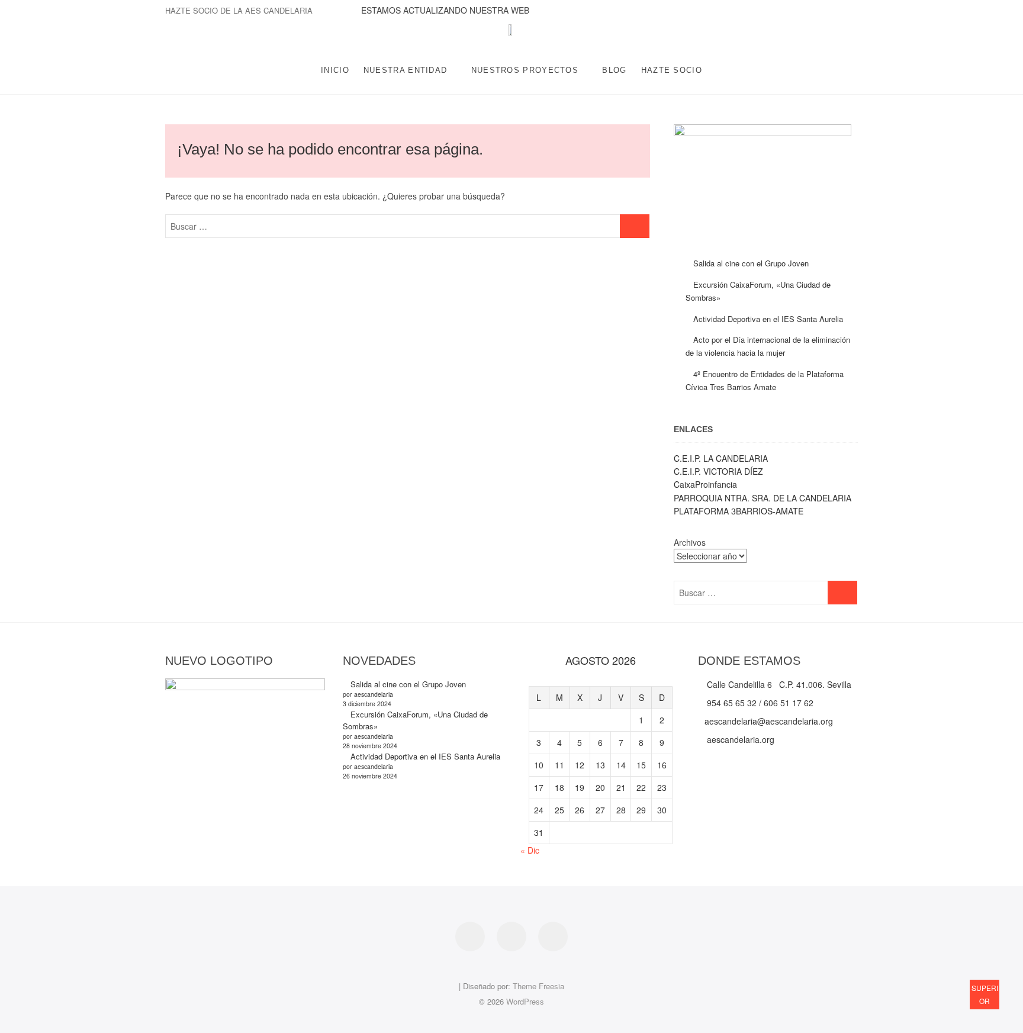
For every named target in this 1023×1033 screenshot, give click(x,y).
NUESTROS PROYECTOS (524, 70)
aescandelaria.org (739, 739)
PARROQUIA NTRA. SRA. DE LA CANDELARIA (762, 498)
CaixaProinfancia (705, 484)
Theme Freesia (538, 986)
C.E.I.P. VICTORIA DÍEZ (718, 471)
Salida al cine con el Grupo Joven (751, 263)
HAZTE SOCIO (671, 70)
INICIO (335, 70)
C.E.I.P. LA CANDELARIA (721, 458)
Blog (614, 70)
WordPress (525, 1001)
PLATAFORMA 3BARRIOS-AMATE (738, 511)
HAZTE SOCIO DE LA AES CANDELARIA (239, 10)
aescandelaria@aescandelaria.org (768, 721)
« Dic (529, 850)
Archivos (690, 542)
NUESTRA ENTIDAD (405, 70)
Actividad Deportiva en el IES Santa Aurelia (768, 318)
